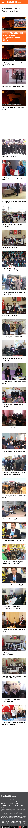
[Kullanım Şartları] (5, 821)
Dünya (17, 803)
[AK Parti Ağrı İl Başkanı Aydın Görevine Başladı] (14, 689)
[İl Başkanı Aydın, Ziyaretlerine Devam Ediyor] (14, 371)
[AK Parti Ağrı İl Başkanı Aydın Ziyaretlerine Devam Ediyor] (14, 596)
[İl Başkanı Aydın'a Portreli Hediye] (14, 327)
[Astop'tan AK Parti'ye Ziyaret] (14, 509)
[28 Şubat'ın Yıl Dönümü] (14, 306)
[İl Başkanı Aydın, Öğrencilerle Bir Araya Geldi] (14, 395)
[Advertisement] (15, 123)
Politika (3, 807)
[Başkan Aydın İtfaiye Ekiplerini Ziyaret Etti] (14, 348)
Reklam (8, 801)
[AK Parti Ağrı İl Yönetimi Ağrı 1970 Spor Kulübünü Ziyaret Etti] (14, 552)
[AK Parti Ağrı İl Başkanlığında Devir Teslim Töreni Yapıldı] (14, 713)
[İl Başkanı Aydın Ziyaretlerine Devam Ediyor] (14, 486)
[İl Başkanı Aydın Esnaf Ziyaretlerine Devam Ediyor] (14, 282)
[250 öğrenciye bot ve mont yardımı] (14, 76)
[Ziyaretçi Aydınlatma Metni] (13, 823)
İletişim (12, 801)
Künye (16, 801)
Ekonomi (3, 805)
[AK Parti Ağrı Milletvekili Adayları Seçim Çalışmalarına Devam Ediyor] (14, 25)
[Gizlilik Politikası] (14, 821)
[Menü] (3, 2)
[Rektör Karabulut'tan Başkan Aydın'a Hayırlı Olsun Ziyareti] (14, 666)
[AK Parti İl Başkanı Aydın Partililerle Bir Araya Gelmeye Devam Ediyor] (14, 463)
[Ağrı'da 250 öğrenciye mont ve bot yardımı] (14, 98)
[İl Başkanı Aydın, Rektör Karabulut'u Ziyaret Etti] (14, 620)
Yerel (22, 805)
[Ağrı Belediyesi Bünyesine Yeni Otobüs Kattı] (14, 214)
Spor (9, 805)
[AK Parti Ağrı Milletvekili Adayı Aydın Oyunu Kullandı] (14, 191)
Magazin (16, 805)
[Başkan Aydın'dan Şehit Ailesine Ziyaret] (14, 418)
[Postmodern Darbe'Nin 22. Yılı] (14, 147)
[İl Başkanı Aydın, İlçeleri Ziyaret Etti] (14, 441)
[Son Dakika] (14, 2)
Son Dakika (4, 803)
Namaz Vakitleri (12, 807)
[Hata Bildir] (22, 823)
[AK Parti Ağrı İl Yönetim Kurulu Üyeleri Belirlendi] (14, 643)
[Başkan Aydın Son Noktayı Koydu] (14, 575)
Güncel (11, 803)
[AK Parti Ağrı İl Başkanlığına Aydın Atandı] (14, 168)
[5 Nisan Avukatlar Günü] (14, 238)
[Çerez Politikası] (10, 822)
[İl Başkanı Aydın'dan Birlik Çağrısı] (14, 530)
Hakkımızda (3, 801)
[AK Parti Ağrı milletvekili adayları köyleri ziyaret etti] (14, 53)
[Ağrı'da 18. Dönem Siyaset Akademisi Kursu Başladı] (14, 259)
